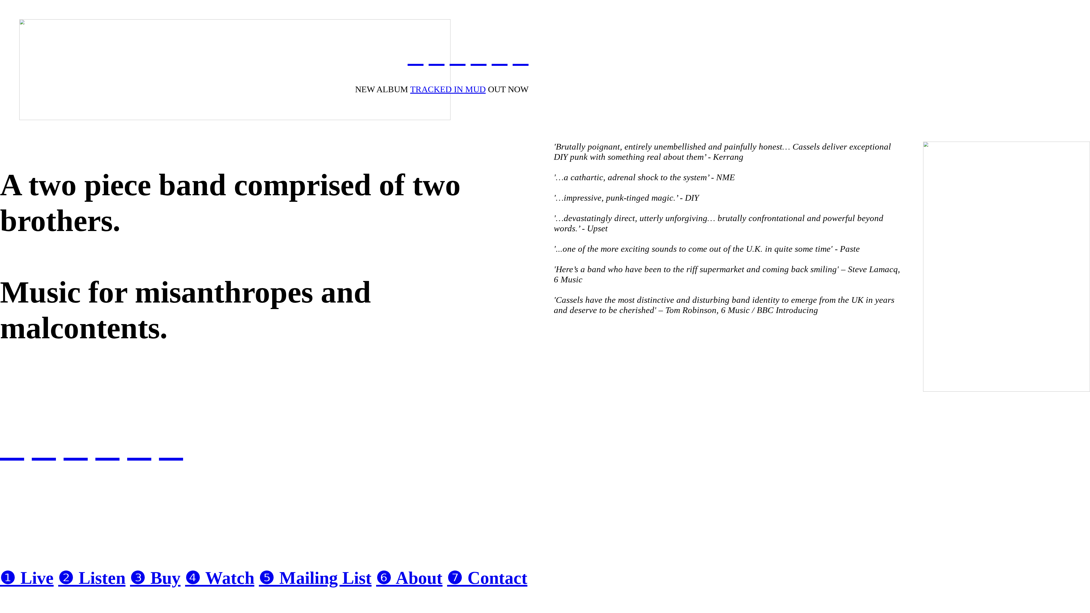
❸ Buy (155, 577)
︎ (437, 56)
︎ (479, 56)
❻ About (409, 577)
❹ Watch (219, 577)
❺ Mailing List (315, 577)
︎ (458, 56)
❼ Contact (487, 577)
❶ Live (27, 577)
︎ (416, 56)
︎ (521, 56)
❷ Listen (91, 577)
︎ (500, 56)
